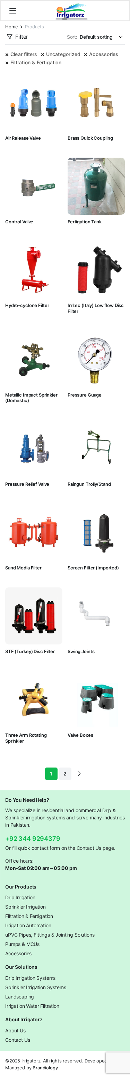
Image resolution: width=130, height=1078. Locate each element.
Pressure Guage (85, 395)
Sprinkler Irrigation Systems (35, 987)
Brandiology (45, 1067)
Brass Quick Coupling (90, 138)
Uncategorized (63, 54)
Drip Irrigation (20, 897)
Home (11, 27)
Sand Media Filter (23, 567)
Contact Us (17, 1040)
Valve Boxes (80, 735)
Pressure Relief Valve (27, 484)
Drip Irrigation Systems (30, 978)
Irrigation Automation (28, 925)
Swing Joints (81, 651)
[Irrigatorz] (71, 10)
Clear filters (23, 54)
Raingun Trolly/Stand (89, 484)
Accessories (103, 54)
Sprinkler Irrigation (25, 907)
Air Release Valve (23, 138)
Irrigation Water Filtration (32, 1006)
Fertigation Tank (85, 221)
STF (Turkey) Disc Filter (30, 651)
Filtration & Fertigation (35, 62)
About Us (15, 1030)
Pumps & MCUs (22, 944)
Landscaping (19, 997)
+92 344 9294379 (32, 838)
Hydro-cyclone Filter (27, 305)
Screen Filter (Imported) (93, 567)
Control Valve (19, 221)
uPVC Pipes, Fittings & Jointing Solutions (49, 935)
